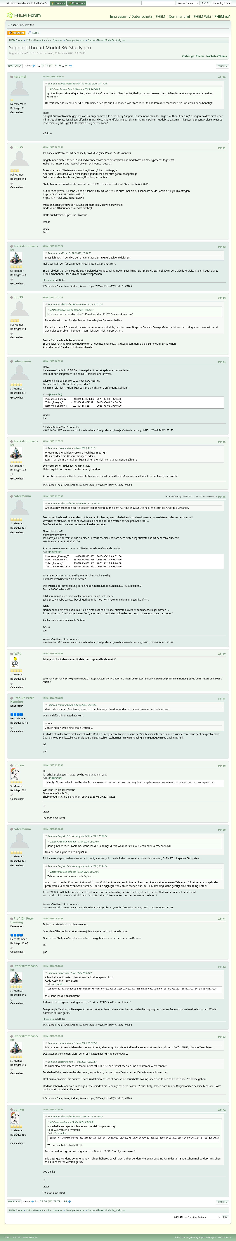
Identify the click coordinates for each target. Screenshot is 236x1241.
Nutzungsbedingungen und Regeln (199, 1237)
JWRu (17, 654)
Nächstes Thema (216, 56)
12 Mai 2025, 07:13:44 (53, 1109)
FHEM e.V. (222, 16)
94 (66, 65)
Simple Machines (29, 1237)
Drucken (222, 66)
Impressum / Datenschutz (131, 16)
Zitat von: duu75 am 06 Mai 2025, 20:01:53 (69, 253)
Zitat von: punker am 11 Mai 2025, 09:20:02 (70, 973)
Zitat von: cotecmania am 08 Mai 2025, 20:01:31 (72, 448)
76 (46, 65)
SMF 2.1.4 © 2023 (13, 1237)
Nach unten (15, 65)
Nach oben (14, 1201)
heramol (20, 77)
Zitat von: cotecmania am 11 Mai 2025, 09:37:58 (72, 1043)
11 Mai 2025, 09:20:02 (53, 765)
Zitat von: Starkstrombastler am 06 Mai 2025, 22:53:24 (75, 304)
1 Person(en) (48, 280)
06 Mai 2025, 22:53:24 (53, 246)
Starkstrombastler (24, 248)
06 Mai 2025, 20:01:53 (53, 147)
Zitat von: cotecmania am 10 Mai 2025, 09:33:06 (72, 705)
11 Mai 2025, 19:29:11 (53, 1036)
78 (56, 65)
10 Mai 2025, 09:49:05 (53, 653)
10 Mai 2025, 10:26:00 (53, 697)
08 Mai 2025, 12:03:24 (53, 297)
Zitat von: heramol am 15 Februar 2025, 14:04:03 (75, 89)
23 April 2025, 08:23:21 (53, 76)
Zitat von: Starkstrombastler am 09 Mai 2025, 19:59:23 (75, 503)
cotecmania (22, 361)
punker (19, 765)
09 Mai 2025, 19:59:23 (53, 441)
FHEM (160, 16)
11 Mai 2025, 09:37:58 (53, 829)
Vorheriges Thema (193, 56)
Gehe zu (178, 1216)
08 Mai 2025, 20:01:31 (53, 361)
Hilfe (177, 1237)
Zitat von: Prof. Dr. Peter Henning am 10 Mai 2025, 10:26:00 (77, 836)
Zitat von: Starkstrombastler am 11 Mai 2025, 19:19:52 (75, 1116)
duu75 (18, 147)
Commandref (179, 16)
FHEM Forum (27, 15)
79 (60, 65)
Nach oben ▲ (224, 1237)
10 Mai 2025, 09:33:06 (53, 496)
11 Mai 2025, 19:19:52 (53, 965)
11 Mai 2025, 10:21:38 (53, 918)
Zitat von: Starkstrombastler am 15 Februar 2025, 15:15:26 (77, 83)
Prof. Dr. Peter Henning (22, 700)
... (39, 65)
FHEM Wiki (202, 16)
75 (42, 65)
